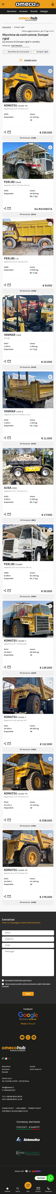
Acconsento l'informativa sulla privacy (18, 980)
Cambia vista (30, 60)
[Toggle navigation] (4, 4)
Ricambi (33, 11)
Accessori (23, 11)
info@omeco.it (8, 1087)
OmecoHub (6, 27)
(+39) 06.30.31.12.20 (13, 1099)
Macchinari (11, 11)
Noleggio (44, 11)
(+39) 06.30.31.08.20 (14, 1096)
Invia (28, 993)
